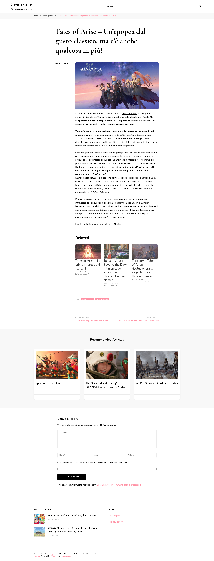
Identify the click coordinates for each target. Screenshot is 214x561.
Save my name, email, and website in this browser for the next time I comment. (94, 462)
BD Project (114, 515)
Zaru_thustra (22, 4)
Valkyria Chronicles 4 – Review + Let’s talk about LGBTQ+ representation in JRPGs (72, 530)
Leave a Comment (63, 64)
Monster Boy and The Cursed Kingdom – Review (72, 515)
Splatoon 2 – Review (48, 383)
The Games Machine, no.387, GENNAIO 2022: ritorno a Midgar (106, 385)
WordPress (55, 556)
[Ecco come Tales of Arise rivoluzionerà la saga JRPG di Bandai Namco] (145, 251)
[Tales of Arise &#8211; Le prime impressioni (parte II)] (88, 251)
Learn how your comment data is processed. (119, 484)
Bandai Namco (88, 299)
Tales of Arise (102, 299)
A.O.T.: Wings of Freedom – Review (157, 383)
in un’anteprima (129, 113)
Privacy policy (116, 521)
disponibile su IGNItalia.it (109, 224)
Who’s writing (107, 6)
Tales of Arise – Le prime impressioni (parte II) (87, 265)
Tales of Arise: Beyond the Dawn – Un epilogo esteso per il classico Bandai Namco (116, 270)
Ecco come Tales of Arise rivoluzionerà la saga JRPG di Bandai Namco (143, 268)
